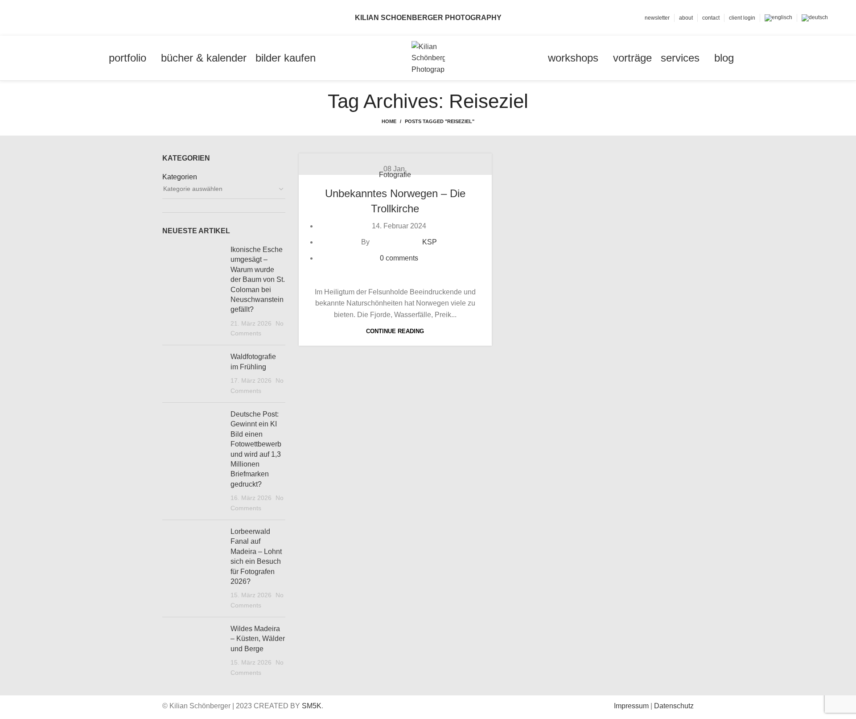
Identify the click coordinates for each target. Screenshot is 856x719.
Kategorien (179, 177)
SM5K (311, 706)
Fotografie (395, 174)
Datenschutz (674, 706)
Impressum (631, 706)
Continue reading (395, 331)
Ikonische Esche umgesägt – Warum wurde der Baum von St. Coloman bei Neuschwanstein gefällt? (257, 279)
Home (389, 121)
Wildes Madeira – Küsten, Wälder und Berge (257, 639)
